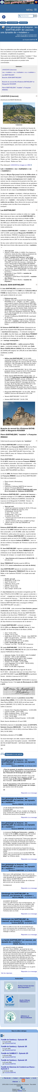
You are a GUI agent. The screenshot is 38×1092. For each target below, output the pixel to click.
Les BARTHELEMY (8, 75)
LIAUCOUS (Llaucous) (9, 69)
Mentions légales (25, 1078)
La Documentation (12, 22)
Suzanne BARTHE (30, 39)
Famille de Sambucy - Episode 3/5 (14, 1046)
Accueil (3, 22)
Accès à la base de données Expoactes (26, 986)
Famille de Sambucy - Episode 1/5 (14, 1060)
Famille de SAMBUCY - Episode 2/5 (14, 1053)
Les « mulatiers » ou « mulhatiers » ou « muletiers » (18, 72)
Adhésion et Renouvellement (26, 1016)
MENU (29, 9)
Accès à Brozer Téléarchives (25, 1001)
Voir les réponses (6, 973)
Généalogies (23, 22)
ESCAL (20, 1090)
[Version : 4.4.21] (23, 1089)
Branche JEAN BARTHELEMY (11, 77)
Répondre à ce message (29, 793)
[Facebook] (3, 17)
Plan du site (7, 1078)
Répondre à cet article (14, 754)
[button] (35, 9)
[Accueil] (19, 3)
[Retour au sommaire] (36, 96)
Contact (15, 1078)
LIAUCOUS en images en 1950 (20, 165)
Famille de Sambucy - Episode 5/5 (14, 1040)
